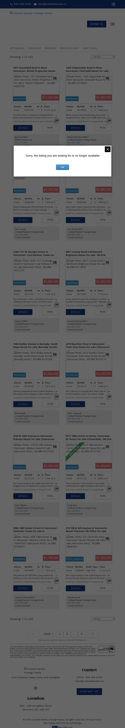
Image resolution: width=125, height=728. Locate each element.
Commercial (34, 48)
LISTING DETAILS (22, 128)
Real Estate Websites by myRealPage (62, 723)
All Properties (17, 48)
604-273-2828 (21, 142)
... (74, 634)
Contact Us (96, 24)
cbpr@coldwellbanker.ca (52, 4)
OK (62, 167)
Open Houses (90, 48)
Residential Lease (69, 48)
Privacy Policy (94, 719)
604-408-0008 (22, 4)
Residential (50, 48)
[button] (20, 4)
